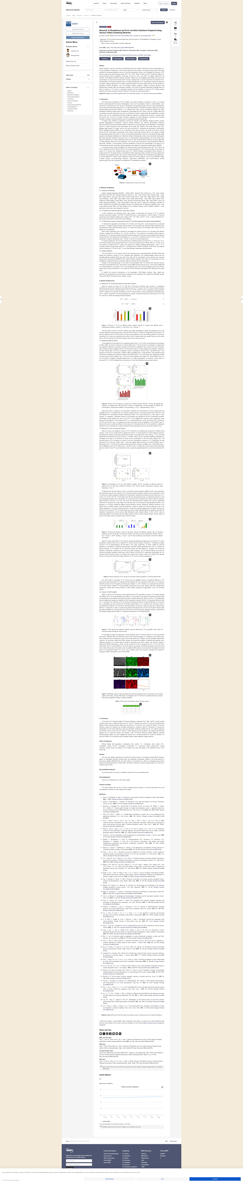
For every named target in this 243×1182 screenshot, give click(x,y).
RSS (166, 1141)
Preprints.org (144, 1158)
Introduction (70, 93)
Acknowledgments (72, 107)
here (108, 1069)
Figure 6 (104, 594)
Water (73, 15)
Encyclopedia (145, 1164)
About (145, 3)
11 (102, 124)
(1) (163, 299)
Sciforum (143, 1153)
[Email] (100, 1034)
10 (100, 124)
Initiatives (137, 3)
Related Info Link (71, 61)
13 (105, 124)
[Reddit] (117, 1034)
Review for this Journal (78, 33)
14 (107, 124)
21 (145, 139)
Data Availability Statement (74, 105)
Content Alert (173, 1141)
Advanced (172, 10)
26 (126, 512)
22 (104, 143)
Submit (174, 3)
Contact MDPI (107, 1160)
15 (108, 124)
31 (145, 600)
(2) (163, 304)
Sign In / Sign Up (164, 3)
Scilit (130, 799)
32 (111, 606)
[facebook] (110, 1034)
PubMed (105, 818)
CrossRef (125, 799)
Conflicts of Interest (72, 109)
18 (102, 130)
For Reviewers (126, 1156)
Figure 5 (144, 548)
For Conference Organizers (129, 1167)
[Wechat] (113, 1034)
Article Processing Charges (111, 1153)
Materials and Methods (73, 95)
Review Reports (131, 59)
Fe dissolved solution (133, 93)
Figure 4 (124, 497)
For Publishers (126, 1162)
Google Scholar (117, 799)
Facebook (162, 1156)
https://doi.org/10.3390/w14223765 (124, 47)
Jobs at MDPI (107, 1162)
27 (132, 587)
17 (138, 126)
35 (148, 611)
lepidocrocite (122, 93)
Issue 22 (86, 15)
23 (147, 261)
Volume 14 (80, 15)
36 (128, 651)
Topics (104, 3)
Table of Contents (72, 87)
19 (117, 134)
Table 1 (119, 646)
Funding (69, 103)
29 (128, 598)
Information (113, 3)
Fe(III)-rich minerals (111, 93)
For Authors (125, 1153)
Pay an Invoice (108, 1156)
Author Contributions (72, 101)
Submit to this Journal (77, 29)
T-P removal (144, 93)
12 (103, 124)
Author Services (125, 3)
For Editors (125, 1158)
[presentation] (128, 299)
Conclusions (70, 99)
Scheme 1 (109, 156)
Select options (71, 1161)
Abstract (69, 91)
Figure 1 (104, 286)
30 (143, 600)
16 (110, 124)
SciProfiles (144, 1162)
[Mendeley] (120, 1034)
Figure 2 (131, 345)
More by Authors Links (72, 65)
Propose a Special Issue (77, 37)
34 (162, 607)
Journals (96, 3)
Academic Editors (71, 46)
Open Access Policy (109, 1158)
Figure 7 (142, 636)
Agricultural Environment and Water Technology (136, 55)
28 (134, 587)
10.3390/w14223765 (96, 15)
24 (111, 350)
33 (113, 606)
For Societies (126, 1164)
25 (138, 420)
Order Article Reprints (158, 22)
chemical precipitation (155, 93)
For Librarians (126, 1160)
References (70, 111)
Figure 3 (104, 431)
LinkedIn (162, 1153)
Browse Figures (118, 59)
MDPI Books (144, 1156)
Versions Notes (144, 59)
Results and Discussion (73, 97)
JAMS (142, 1167)
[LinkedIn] (107, 1034)
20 (143, 139)
